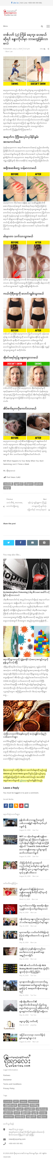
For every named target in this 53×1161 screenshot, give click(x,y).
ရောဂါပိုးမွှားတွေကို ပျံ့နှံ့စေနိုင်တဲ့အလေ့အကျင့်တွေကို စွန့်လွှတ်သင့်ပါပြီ (25, 661)
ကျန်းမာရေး (23, 1105)
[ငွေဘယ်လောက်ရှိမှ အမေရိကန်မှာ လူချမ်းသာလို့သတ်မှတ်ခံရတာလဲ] (10, 905)
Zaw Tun (35, 830)
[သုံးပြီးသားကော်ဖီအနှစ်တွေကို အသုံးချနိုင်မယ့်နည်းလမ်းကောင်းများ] (26, 702)
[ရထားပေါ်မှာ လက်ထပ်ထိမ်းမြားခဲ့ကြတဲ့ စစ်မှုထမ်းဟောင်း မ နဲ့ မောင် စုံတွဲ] (10, 932)
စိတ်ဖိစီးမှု (34, 1105)
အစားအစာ (8, 1117)
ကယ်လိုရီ (8, 484)
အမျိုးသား (42, 1117)
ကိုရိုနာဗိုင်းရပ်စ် (10, 1105)
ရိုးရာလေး (17, 1153)
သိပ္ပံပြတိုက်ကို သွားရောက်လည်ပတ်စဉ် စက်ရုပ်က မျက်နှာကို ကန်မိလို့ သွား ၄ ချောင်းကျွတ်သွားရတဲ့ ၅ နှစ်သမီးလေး (34, 868)
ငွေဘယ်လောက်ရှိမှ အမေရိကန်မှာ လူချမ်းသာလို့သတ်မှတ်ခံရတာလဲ (34, 907)
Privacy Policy (9, 1088)
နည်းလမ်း (8, 1113)
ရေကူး (7, 488)
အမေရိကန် (20, 1117)
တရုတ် (20, 1109)
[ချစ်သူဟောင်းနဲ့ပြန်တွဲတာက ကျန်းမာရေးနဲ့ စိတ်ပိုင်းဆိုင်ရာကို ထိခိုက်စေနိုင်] (10, 889)
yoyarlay (33, 1025)
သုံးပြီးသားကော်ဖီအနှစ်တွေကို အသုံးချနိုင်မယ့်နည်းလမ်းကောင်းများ (25, 735)
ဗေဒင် (17, 1113)
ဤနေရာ (23, 780)
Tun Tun (33, 975)
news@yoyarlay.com (17, 1139)
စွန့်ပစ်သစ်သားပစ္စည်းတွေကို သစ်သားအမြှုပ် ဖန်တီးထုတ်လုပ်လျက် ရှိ (33, 823)
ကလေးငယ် (33, 1101)
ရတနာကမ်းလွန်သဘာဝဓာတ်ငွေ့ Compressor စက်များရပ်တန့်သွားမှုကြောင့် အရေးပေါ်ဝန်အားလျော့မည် (34, 987)
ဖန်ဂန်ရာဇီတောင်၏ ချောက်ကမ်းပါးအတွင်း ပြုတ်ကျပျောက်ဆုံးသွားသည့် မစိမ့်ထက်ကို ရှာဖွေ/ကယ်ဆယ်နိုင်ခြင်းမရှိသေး (34, 1006)
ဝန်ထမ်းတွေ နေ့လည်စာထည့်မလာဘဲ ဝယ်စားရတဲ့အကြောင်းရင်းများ (34, 921)
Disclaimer (7, 1079)
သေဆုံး (43, 1113)
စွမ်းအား (38, 484)
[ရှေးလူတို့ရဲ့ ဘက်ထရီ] (10, 1021)
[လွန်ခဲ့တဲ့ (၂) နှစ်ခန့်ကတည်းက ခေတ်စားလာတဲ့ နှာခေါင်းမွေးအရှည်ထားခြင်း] (10, 949)
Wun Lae (9, 51)
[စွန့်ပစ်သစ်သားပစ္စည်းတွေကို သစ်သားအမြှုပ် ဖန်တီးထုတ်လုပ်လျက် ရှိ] (10, 820)
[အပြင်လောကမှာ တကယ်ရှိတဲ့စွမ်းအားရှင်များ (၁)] (10, 1035)
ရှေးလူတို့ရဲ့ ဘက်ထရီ (28, 1021)
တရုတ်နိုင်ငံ (29, 1109)
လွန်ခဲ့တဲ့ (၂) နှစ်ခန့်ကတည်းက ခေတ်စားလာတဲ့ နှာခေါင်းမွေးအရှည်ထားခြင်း (32, 952)
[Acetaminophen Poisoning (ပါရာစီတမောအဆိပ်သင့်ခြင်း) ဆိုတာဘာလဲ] (26, 560)
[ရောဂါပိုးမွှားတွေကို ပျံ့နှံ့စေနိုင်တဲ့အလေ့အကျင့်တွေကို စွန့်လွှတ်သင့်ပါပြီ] (26, 627)
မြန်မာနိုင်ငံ (26, 1113)
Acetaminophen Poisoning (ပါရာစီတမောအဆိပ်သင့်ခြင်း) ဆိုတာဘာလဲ (26, 594)
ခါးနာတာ (29, 484)
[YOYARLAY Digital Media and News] (26, 12)
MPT (16, 1101)
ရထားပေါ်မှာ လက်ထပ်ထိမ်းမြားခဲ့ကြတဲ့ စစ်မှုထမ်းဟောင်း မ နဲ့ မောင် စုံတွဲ (34, 936)
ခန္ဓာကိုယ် (19, 484)
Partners (6, 1075)
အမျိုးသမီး (31, 1117)
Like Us (15, 2)
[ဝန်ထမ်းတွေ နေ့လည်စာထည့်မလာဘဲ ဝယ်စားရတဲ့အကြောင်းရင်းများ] (10, 919)
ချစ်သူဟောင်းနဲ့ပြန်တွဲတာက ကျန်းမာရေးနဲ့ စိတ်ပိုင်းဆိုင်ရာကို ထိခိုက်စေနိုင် (33, 893)
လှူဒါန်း (35, 1113)
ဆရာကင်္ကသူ (9, 1109)
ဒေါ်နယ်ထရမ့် (42, 1109)
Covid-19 (7, 1101)
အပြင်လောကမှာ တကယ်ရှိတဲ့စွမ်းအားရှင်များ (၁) (32, 1036)
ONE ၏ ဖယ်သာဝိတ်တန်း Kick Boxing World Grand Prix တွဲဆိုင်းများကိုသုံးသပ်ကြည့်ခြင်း (34, 969)
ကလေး (23, 1101)
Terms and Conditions (12, 1084)
